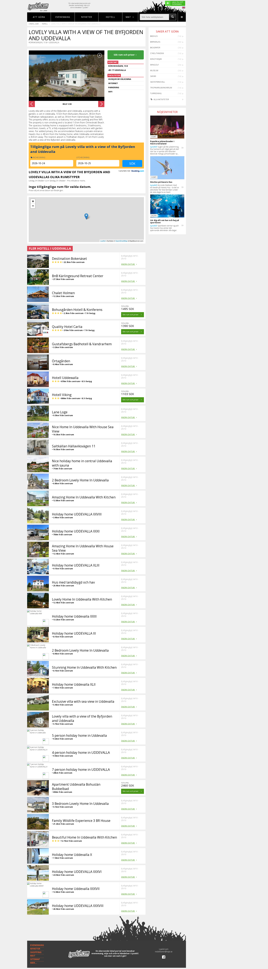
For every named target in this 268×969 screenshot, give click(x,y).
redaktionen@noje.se (163, 951)
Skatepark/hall (157, 82)
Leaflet (102, 241)
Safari (153, 76)
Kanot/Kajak (156, 59)
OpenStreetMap (121, 241)
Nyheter (86, 16)
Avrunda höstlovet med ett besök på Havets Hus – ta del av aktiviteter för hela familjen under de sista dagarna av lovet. (164, 188)
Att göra (39, 16)
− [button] (33, 206)
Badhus (154, 36)
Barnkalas (155, 42)
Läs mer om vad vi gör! (115, 956)
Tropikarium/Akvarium (161, 87)
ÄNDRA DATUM (128, 264)
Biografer (155, 47)
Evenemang (62, 16)
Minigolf (154, 64)
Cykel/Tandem (157, 53)
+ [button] (33, 201)
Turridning (156, 93)
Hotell (110, 16)
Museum (154, 70)
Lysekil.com (34, 24)
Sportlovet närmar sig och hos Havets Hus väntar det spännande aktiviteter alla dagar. (164, 228)
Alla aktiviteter (161, 99)
